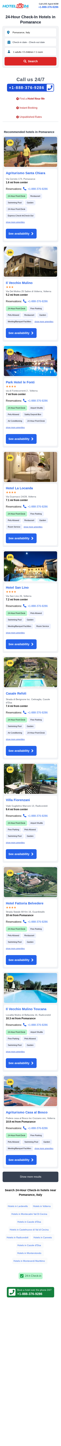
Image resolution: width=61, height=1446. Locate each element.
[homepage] (16, 5)
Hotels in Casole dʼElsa (29, 1222)
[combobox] (34, 32)
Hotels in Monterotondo (29, 1253)
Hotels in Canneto (43, 1237)
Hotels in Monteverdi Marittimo (29, 1261)
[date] (9, 42)
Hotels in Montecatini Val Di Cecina (29, 1214)
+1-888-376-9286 (48, 7)
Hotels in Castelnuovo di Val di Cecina (29, 1229)
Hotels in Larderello (18, 1206)
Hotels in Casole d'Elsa (29, 1245)
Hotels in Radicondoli (17, 1237)
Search (33, 61)
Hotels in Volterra (42, 1206)
